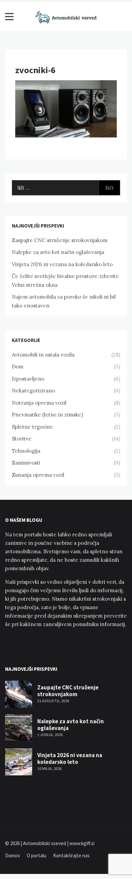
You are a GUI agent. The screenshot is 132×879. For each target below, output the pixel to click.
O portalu (36, 855)
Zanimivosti (26, 462)
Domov (12, 855)
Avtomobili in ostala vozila (43, 354)
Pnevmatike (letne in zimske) (47, 414)
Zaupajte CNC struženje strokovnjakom (60, 240)
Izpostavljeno (28, 379)
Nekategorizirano (33, 390)
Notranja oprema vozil (39, 403)
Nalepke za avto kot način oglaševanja (58, 252)
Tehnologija (26, 451)
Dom (17, 366)
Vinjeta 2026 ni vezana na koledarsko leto (62, 264)
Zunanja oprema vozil (38, 475)
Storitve (21, 438)
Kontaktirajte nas (71, 855)
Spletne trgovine (32, 427)
